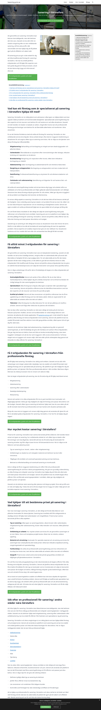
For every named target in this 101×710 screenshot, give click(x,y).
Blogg (88, 2)
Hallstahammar (15, 632)
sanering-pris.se (44, 315)
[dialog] (50, 704)
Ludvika (12, 661)
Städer (71, 2)
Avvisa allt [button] (56, 707)
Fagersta (13, 650)
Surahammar (14, 643)
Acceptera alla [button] (45, 707)
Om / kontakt (79, 2)
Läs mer (65, 704)
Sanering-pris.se (14, 2)
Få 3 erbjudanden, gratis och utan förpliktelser (50, 20)
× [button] (99, 700)
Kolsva (12, 640)
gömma (27, 85)
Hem (65, 2)
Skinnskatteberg (15, 647)
